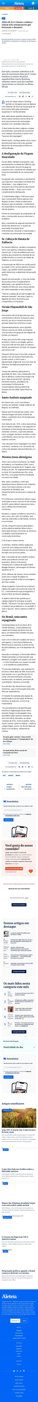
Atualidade (5, 14)
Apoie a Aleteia (19, 1380)
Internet (10, 775)
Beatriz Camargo (23, 31)
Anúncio (19, 1356)
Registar (7, 8)
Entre (26, 898)
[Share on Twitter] (26, 96)
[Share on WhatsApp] (32, 96)
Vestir (19, 1354)
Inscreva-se (19, 1351)
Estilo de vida (19, 1333)
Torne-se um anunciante (19, 1389)
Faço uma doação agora (13, 868)
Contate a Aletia (19, 1393)
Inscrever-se (8, 820)
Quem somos (19, 1383)
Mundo (18, 775)
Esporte (6, 1149)
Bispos (5, 1183)
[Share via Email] (29, 96)
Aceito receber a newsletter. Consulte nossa (18, 815)
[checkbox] (4, 814)
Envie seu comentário (19, 905)
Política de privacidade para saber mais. (18, 814)
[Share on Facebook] (19, 96)
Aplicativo (19, 1349)
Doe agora (18, 8)
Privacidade (19, 1396)
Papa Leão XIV (7, 1110)
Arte (4, 775)
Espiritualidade (19, 1335)
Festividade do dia (13, 1047)
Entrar (24, 1321)
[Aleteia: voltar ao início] (19, 3)
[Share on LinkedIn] (23, 96)
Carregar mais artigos (19, 971)
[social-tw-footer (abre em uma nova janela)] (20, 1371)
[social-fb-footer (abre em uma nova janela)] (17, 1371)
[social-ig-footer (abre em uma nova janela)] (24, 1371)
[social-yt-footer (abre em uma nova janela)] (14, 1371)
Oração (30, 8)
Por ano (19, 1364)
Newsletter (19, 1346)
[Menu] (7, 3)
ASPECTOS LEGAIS (19, 1386)
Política (5, 1251)
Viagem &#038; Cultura (19, 1338)
